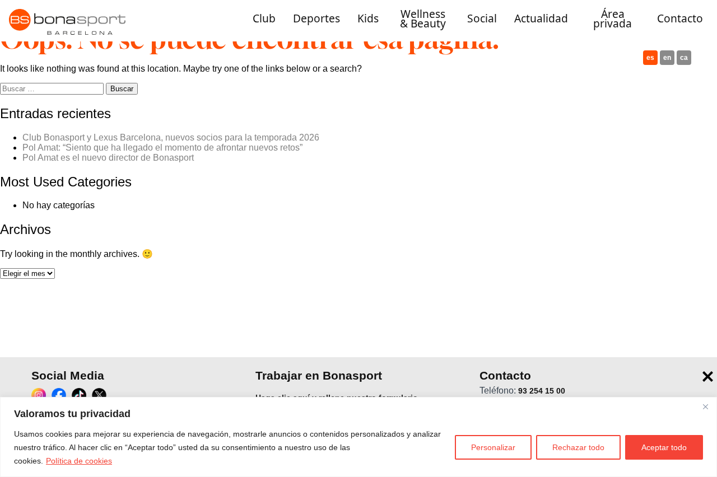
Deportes (316, 18)
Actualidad (541, 18)
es (650, 58)
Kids (368, 18)
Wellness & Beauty (423, 18)
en (667, 58)
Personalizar (493, 447)
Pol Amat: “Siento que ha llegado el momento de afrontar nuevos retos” (162, 147)
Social (482, 18)
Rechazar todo (578, 447)
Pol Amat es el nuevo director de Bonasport (108, 157)
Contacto (680, 18)
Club (264, 18)
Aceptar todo (664, 447)
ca (684, 58)
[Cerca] (705, 406)
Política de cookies (79, 460)
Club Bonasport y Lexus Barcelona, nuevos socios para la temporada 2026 (170, 137)
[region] (358, 437)
